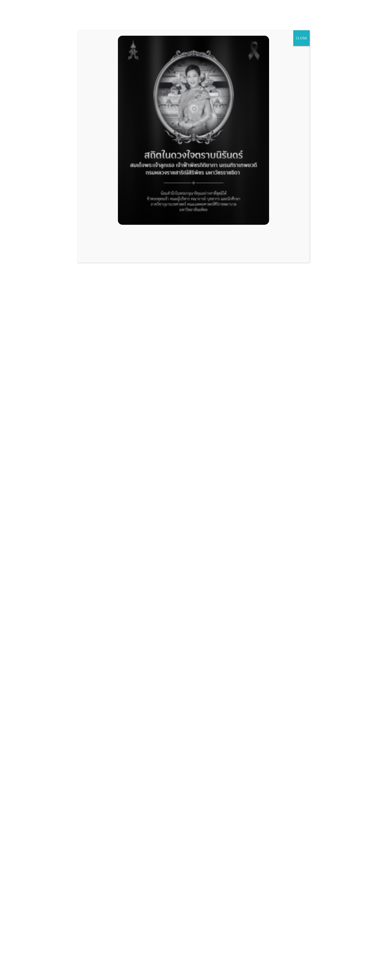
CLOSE (301, 38)
